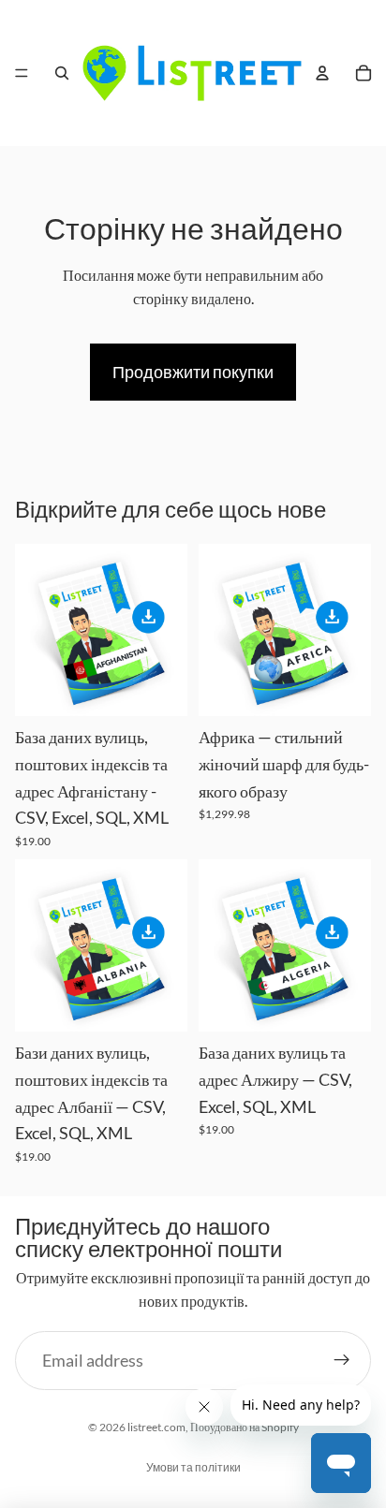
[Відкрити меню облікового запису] (322, 73)
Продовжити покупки (193, 371)
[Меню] (21, 73)
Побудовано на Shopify (244, 1427)
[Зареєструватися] (341, 1361)
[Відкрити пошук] (61, 73)
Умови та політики (193, 1467)
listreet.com (156, 1427)
